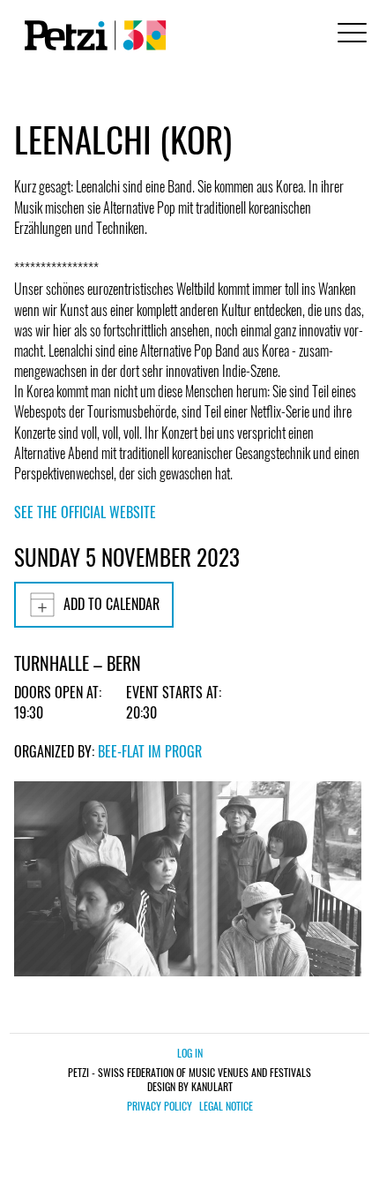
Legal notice (226, 1106)
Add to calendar (111, 603)
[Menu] (349, 35)
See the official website (85, 512)
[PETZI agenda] (91, 35)
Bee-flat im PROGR (150, 751)
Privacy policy (159, 1106)
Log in (190, 1052)
